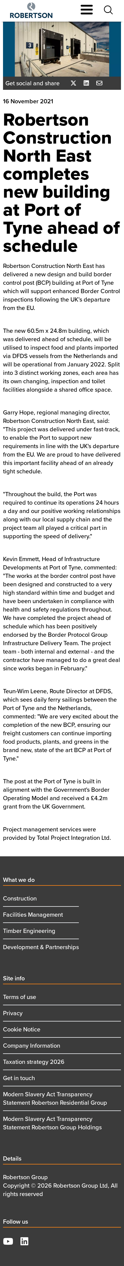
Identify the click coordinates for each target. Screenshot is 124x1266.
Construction (20, 898)
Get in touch (19, 1077)
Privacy (13, 1013)
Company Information (31, 1045)
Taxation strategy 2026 (33, 1061)
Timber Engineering (29, 930)
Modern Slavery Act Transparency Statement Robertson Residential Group (55, 1098)
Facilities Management (33, 914)
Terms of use (19, 996)
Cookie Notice (21, 1029)
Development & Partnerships (41, 947)
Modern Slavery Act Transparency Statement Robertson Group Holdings (52, 1122)
